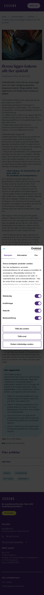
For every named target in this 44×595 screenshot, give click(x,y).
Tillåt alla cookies (22, 329)
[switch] (38, 303)
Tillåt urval (22, 336)
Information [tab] (22, 255)
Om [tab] (36, 255)
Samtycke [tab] (8, 255)
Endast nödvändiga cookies (22, 344)
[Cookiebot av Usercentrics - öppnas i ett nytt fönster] (31, 248)
